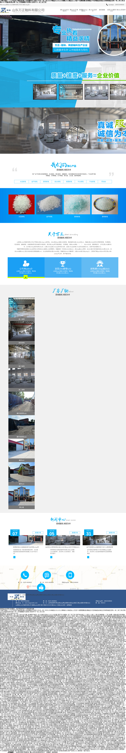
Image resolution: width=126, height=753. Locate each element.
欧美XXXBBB (37, 697)
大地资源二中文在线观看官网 (85, 705)
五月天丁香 (48, 728)
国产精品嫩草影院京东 (7, 628)
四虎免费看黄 (26, 688)
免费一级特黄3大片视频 (113, 674)
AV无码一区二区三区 (94, 631)
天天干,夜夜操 (100, 748)
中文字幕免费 (104, 700)
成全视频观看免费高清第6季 (93, 734)
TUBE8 (2, 644)
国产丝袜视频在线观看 (76, 706)
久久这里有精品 (112, 705)
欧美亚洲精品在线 (72, 620)
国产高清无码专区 (89, 681)
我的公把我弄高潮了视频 (26, 640)
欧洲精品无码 (25, 746)
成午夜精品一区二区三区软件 (82, 722)
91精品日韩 (121, 724)
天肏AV (13, 632)
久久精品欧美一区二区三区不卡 (12, 743)
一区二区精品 (100, 681)
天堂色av (72, 724)
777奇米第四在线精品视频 (69, 634)
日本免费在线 (6, 699)
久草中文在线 (11, 650)
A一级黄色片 (94, 696)
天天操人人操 (12, 674)
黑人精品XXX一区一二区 (44, 628)
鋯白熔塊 (58, 181)
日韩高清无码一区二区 (57, 731)
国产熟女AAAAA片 (51, 651)
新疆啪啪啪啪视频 (17, 680)
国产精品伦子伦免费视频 (97, 654)
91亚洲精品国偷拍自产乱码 (72, 682)
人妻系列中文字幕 (67, 643)
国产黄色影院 (50, 749)
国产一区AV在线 (95, 656)
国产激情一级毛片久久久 (112, 699)
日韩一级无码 (80, 697)
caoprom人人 (107, 719)
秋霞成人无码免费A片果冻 (19, 619)
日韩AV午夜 (91, 748)
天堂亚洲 (63, 625)
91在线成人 (77, 643)
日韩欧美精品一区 (62, 677)
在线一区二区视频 (6, 725)
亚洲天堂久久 (58, 705)
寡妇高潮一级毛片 (11, 640)
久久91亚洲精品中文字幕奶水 (25, 663)
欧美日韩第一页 (72, 743)
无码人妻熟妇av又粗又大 (93, 742)
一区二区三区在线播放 (93, 659)
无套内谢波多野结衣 (111, 749)
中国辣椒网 (16, 656)
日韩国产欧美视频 (8, 751)
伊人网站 (50, 659)
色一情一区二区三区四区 (84, 660)
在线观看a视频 (81, 684)
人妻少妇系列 (28, 699)
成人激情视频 (94, 637)
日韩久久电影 (67, 693)
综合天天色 (30, 696)
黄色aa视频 (7, 717)
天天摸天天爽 (8, 731)
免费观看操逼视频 (43, 751)
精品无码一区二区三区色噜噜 (68, 699)
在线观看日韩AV (53, 711)
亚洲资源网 (52, 714)
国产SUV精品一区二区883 (52, 702)
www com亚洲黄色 (21, 728)
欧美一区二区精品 (107, 628)
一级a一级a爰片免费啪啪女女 (35, 749)
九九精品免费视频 (62, 730)
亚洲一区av (110, 669)
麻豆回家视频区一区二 (55, 693)
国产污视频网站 (61, 719)
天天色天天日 (76, 693)
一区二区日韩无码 (63, 706)
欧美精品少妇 (87, 709)
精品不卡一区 (70, 700)
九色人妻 (84, 677)
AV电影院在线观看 (106, 702)
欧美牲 (117, 682)
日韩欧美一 (44, 643)
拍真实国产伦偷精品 (14, 638)
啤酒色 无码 (116, 620)
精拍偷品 (79, 746)
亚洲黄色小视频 (104, 717)
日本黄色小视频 (9, 728)
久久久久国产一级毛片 (27, 635)
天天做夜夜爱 (76, 717)
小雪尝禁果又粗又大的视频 (93, 733)
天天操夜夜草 (76, 663)
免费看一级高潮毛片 (19, 668)
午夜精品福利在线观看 (111, 677)
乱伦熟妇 (37, 654)
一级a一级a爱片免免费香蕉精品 (70, 711)
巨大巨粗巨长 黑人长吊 (85, 620)
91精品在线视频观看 (52, 675)
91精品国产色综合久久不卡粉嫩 (81, 650)
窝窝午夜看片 (30, 748)
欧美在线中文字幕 (94, 634)
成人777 (64, 631)
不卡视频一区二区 (109, 662)
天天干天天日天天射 (81, 668)
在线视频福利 (77, 737)
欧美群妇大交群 (96, 739)
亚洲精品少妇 (100, 693)
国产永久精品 (98, 677)
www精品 (55, 699)
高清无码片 (79, 675)
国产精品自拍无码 (66, 737)
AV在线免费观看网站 (88, 665)
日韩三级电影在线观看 (63, 663)
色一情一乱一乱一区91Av (43, 657)
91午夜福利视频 (25, 714)
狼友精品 (74, 696)
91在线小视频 (96, 632)
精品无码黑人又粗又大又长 (25, 647)
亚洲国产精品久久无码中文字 (13, 643)
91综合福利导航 (40, 696)
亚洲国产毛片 (35, 638)
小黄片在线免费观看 (110, 724)
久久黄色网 (27, 693)
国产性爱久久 (58, 740)
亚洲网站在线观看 (49, 677)
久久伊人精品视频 (85, 632)
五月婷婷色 (43, 693)
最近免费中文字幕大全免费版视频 (15, 691)
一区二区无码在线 (96, 623)
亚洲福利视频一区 (59, 641)
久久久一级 (52, 620)
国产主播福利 (40, 635)
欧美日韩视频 (95, 702)
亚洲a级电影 (86, 640)
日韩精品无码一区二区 (80, 651)
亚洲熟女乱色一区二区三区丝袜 (112, 718)
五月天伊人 (60, 697)
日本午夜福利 (12, 690)
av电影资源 (8, 668)
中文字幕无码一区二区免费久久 (18, 702)
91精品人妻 (85, 637)
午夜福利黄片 (14, 708)
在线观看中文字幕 (93, 694)
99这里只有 (11, 647)
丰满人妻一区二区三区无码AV (71, 637)
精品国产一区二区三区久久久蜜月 (81, 622)
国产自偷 (49, 696)
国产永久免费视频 (72, 742)
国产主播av (27, 665)
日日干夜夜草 (26, 638)
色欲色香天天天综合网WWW (63, 659)
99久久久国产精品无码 (63, 690)
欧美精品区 (81, 725)
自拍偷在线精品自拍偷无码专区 (115, 650)
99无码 (89, 678)
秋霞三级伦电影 (96, 714)
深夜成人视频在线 (53, 622)
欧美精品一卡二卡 (33, 634)
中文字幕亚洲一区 (8, 694)
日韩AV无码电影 (45, 654)
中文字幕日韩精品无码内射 (59, 748)
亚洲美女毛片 (101, 669)
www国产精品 (47, 681)
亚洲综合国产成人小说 (46, 671)
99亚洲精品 (103, 637)
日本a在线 (110, 678)
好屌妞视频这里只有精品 (80, 648)
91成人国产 (85, 671)
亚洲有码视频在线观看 (43, 631)
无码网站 (120, 625)
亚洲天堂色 (44, 614)
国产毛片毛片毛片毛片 (92, 700)
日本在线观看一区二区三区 (55, 734)
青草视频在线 (49, 733)
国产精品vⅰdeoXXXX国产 (117, 653)
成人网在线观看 (16, 745)
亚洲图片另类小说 (53, 625)
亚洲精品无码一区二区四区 (37, 724)
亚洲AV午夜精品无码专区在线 (21, 706)
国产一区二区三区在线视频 (114, 737)
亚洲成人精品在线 (119, 712)
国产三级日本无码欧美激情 (58, 751)
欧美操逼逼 (62, 725)
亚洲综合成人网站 (50, 703)
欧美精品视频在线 (96, 616)
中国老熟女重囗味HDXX (35, 728)
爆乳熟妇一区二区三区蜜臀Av (81, 638)
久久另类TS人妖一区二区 (58, 743)
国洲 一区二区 (55, 665)
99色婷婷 (48, 635)
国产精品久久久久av (87, 643)
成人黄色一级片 (27, 700)
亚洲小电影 (103, 721)
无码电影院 (38, 681)
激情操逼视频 (22, 705)
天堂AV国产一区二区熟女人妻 (104, 725)
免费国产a (83, 748)
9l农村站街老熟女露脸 (85, 699)
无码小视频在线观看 (89, 746)
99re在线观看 (79, 740)
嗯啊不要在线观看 (35, 619)
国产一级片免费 (117, 709)
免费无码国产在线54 (74, 665)
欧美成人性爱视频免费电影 (103, 708)
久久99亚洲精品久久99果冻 (18, 730)
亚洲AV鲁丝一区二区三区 (63, 648)
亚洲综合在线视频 (17, 699)
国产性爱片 (19, 669)
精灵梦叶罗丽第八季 (26, 629)
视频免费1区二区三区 (106, 644)
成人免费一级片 (70, 678)
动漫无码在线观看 (109, 734)
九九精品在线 (97, 709)
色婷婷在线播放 (76, 708)
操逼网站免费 (41, 617)
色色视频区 (109, 666)
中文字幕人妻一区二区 (59, 681)
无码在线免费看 (48, 660)
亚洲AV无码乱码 (68, 740)
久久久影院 (55, 715)
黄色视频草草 (67, 717)
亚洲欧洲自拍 (36, 669)
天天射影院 (38, 640)
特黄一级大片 (109, 728)
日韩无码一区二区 (69, 653)
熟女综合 (67, 739)
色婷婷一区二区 (107, 742)
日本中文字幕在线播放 (89, 669)
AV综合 (81, 742)
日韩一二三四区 (97, 638)
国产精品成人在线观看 (32, 616)
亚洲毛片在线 (15, 717)
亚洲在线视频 (114, 688)
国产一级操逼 (101, 672)
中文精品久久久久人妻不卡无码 (99, 668)
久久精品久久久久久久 (82, 714)
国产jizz (103, 711)
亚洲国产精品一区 (34, 614)
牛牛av (69, 616)
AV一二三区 (35, 688)
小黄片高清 (14, 672)
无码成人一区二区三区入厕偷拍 (111, 659)
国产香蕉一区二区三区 (14, 688)
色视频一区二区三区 (46, 680)
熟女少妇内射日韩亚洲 (48, 638)
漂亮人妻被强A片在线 (27, 657)
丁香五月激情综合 (48, 623)
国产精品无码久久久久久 (60, 635)
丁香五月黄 (92, 715)
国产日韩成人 (15, 687)
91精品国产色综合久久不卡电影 (93, 749)
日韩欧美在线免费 (17, 693)
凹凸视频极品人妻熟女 (49, 668)
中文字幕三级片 (65, 650)
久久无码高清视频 (109, 638)
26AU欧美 (24, 656)
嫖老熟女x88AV (69, 668)
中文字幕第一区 (43, 648)
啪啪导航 (3, 614)
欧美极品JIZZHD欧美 (82, 653)
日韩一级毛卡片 (27, 697)
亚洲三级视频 (65, 709)
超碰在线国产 (43, 706)
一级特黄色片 (30, 660)
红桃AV (51, 648)
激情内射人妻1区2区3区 (115, 731)
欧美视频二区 (12, 719)
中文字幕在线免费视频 (53, 721)
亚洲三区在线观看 (40, 734)
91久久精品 (16, 714)
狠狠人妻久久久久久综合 (102, 703)
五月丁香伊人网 (24, 625)
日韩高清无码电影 (58, 718)
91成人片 (50, 740)
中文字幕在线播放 (88, 708)
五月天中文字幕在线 (95, 719)
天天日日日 (23, 687)
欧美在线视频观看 (69, 705)
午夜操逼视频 (99, 727)
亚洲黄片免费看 (57, 654)
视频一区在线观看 (20, 748)
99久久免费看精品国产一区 (45, 626)
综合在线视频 (79, 733)
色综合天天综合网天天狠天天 (111, 739)
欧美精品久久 (6, 696)
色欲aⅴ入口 (11, 669)
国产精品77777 (81, 678)
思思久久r (7, 687)
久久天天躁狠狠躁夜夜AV (76, 736)
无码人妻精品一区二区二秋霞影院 (111, 640)
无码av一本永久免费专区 (97, 648)
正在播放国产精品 (34, 656)
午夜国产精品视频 (17, 665)
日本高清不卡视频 (114, 685)
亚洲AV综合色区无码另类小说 (116, 635)
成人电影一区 (94, 640)
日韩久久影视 (51, 730)
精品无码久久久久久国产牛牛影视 (13, 742)
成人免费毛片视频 (49, 678)
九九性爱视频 (46, 669)
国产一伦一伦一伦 (23, 737)
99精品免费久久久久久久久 (86, 626)
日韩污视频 (69, 641)
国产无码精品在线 (60, 623)
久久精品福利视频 (94, 651)
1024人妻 (20, 712)
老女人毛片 (6, 685)
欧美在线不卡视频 (30, 617)
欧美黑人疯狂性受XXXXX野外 (25, 628)
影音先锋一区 (19, 736)
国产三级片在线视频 (19, 637)
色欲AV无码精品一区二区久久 (90, 657)
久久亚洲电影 (42, 625)
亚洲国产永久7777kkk (114, 696)
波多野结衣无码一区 (116, 700)
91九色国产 (92, 693)
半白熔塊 (81, 181)
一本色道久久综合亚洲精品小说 (81, 619)
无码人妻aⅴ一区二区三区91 (113, 619)
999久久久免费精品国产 (18, 634)
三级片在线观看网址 (73, 625)
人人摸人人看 (19, 671)
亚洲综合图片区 (64, 622)
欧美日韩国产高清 (87, 635)
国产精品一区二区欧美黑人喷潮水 (23, 641)
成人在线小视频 (51, 724)
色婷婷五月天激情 (112, 748)
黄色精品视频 (70, 662)
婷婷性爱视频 (60, 678)
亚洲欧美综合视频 (44, 685)
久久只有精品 (41, 721)
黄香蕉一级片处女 (84, 751)
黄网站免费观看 (112, 637)
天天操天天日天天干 (37, 717)
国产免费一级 (111, 626)
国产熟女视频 (82, 634)
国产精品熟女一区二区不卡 (97, 745)
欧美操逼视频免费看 (19, 749)
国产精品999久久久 (53, 650)
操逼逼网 (88, 712)
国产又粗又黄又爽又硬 (40, 711)
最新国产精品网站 (42, 663)
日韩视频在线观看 (45, 637)
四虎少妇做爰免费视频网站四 (27, 622)
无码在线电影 (98, 662)
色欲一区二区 (15, 715)
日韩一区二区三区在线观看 (70, 721)
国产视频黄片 (120, 626)
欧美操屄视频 (21, 632)
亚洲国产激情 (91, 691)
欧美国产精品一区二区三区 (9, 651)
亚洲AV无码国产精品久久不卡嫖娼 (53, 700)
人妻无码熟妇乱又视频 (33, 623)
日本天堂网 (111, 682)
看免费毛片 (112, 657)
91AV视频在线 (42, 740)
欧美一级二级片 (23, 703)
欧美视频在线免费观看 (55, 712)
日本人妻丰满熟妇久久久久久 (16, 646)
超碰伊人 (13, 711)
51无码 (19, 711)
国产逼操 (13, 685)
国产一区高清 (6, 680)
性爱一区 (105, 653)
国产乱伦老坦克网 (103, 687)
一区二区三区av (5, 715)
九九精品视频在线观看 (34, 668)
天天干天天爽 (57, 682)
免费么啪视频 (48, 682)
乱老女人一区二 (71, 731)
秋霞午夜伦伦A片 (27, 734)
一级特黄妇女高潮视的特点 (34, 682)
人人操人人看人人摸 (65, 651)
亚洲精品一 (27, 669)
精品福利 (57, 666)
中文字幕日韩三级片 (112, 629)
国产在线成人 (102, 682)
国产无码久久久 (44, 743)
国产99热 (110, 671)
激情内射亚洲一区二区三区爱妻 (94, 629)
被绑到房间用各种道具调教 (28, 740)
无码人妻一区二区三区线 (30, 745)
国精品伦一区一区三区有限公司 (90, 625)
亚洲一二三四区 (98, 699)
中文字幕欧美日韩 (77, 709)
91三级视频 (32, 703)
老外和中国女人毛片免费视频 (80, 739)
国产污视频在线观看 (61, 674)
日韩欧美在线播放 (29, 733)
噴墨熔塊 (69, 181)
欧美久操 (49, 745)
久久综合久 (121, 622)
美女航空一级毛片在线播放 (103, 620)
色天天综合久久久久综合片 (55, 629)
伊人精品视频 (90, 697)
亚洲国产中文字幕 (67, 722)
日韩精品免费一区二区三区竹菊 (103, 722)
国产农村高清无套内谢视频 (84, 662)
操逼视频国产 (68, 718)
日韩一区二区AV (13, 662)
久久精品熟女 (14, 625)
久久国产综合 (41, 675)
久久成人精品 (51, 653)
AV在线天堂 (102, 678)
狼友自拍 (95, 678)
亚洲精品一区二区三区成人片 (64, 733)
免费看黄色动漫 (27, 711)
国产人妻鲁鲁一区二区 (36, 666)
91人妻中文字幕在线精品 (58, 688)
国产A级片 (40, 703)
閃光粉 (103, 181)
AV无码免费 (38, 699)
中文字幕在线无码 (32, 632)
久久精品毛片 (79, 700)
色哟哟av (72, 674)
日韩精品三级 (83, 728)
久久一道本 (22, 659)
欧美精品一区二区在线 (14, 620)
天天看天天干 (60, 620)
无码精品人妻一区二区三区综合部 (30, 708)
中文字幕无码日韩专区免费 (65, 703)
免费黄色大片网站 (83, 696)
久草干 (110, 712)
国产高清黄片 (118, 722)
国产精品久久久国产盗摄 (31, 643)
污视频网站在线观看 (108, 714)
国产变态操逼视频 (60, 616)
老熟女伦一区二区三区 (19, 696)
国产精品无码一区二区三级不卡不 (95, 743)
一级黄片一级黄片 (48, 708)
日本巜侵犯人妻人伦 (98, 737)
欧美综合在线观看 (33, 637)
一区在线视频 (79, 703)
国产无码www (72, 751)
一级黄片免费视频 (54, 643)
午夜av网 (104, 660)
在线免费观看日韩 (98, 619)
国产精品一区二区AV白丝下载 (91, 628)
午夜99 (66, 672)
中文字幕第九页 (72, 725)
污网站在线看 (20, 660)
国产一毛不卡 (65, 619)
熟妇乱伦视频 (22, 724)
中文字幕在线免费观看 (96, 724)
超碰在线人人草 (91, 688)
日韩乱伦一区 (32, 730)
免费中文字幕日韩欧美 (38, 653)
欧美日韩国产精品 (79, 659)
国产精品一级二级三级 (104, 617)
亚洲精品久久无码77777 (11, 709)
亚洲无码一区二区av (62, 749)
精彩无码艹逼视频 (98, 646)
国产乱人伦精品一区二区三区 (16, 623)
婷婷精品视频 (18, 644)
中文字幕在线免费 (75, 635)
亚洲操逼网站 (55, 634)
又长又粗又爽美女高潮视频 (61, 696)
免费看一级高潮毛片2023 (69, 666)
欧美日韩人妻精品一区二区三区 (38, 725)
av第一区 (11, 718)
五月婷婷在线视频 (31, 718)
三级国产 (59, 653)
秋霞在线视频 (91, 617)
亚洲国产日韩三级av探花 (38, 650)
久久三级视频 (58, 628)
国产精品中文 (43, 736)
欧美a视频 (63, 665)
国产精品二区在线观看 (63, 638)
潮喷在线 (85, 693)
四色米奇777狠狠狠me (116, 634)
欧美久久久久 (70, 687)
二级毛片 (78, 640)
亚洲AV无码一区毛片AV (109, 632)
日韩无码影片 (11, 626)
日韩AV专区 (93, 682)
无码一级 (75, 616)
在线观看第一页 (16, 700)
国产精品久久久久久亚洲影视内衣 (96, 731)
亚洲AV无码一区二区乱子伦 (27, 719)
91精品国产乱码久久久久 (71, 654)
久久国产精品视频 (84, 616)
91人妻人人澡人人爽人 (67, 675)
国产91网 (8, 641)
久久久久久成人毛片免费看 (66, 714)
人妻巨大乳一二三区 (81, 745)
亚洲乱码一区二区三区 (113, 654)
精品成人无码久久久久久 (51, 646)
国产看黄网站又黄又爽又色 (36, 722)
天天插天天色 (56, 637)
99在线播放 (33, 625)
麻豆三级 (90, 644)
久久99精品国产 (25, 653)
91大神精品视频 (89, 740)
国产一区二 (3, 718)
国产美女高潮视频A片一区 (12, 678)
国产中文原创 (33, 702)
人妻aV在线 (9, 644)
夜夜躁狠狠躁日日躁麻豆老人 (104, 697)
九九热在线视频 (31, 684)
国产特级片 (93, 675)
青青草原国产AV (101, 705)
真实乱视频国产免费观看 (67, 715)
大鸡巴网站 (93, 671)
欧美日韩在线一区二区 (30, 743)
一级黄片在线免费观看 (62, 647)
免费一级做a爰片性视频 (117, 614)
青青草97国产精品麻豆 (56, 672)
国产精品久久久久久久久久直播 (80, 702)
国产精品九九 (31, 626)
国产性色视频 (24, 662)
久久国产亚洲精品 (63, 724)
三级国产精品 (46, 691)
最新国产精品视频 (36, 731)
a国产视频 (42, 745)
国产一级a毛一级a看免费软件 (107, 730)
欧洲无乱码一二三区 (10, 722)
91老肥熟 (3, 623)
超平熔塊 (34, 181)
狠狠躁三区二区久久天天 (111, 641)
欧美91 (41, 702)
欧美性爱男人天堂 (55, 746)
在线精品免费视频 (82, 715)
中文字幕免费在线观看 (17, 616)
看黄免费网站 (55, 691)
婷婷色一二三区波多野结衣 (39, 746)
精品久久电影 (84, 654)
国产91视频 (85, 718)
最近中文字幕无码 (12, 659)
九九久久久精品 (69, 745)
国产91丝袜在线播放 (28, 620)
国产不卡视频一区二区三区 (67, 614)
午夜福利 (99, 665)
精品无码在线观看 (6, 637)
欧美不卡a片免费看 (8, 671)
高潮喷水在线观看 (103, 688)
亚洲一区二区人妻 (116, 668)
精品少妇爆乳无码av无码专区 (51, 619)
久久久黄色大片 (101, 626)
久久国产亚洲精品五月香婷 (88, 641)
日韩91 (100, 641)
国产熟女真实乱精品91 (33, 691)
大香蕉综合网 (22, 690)
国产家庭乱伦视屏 (81, 644)
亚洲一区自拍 (49, 666)
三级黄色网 (110, 631)
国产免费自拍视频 (95, 718)
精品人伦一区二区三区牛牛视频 (25, 675)
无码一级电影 (56, 728)
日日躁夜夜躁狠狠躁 (47, 616)
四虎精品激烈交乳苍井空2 (56, 687)
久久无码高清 (19, 617)
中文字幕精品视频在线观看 (111, 647)
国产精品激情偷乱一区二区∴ (73, 629)
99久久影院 (38, 660)
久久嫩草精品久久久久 (36, 662)
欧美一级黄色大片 (69, 712)
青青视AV (3, 613)
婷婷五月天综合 (91, 684)
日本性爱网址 (8, 656)
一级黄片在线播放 (70, 684)
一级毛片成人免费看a (112, 746)
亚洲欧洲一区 (34, 644)
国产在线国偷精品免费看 (81, 656)
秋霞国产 (61, 668)
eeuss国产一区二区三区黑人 (105, 715)
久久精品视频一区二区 (24, 685)
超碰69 (66, 626)
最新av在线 (41, 651)
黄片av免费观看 (112, 672)
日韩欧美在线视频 (35, 737)
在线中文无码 (99, 740)
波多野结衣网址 (53, 694)
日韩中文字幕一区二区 (89, 672)
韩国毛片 (81, 743)
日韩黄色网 (73, 626)
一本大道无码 (59, 671)
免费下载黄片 (11, 682)
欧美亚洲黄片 (31, 721)
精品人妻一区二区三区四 (34, 646)
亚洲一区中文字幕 (100, 635)
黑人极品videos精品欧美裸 (105, 675)
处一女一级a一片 (74, 748)
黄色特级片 (10, 617)
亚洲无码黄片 (110, 693)
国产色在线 (80, 614)
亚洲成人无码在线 (17, 739)
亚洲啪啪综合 (22, 651)
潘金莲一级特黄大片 (117, 703)
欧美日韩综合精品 (15, 734)
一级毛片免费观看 (102, 690)
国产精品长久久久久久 (31, 736)
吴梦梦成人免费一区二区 (70, 728)
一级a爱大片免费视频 (32, 671)
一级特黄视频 (31, 705)
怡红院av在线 (86, 737)
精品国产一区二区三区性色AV (37, 659)
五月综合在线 (24, 648)
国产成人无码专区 (31, 742)
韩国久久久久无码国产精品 (106, 684)
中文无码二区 (9, 736)
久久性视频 (52, 663)
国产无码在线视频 (73, 632)
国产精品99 (35, 693)
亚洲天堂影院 (53, 725)
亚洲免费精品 (111, 745)
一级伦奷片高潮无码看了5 (39, 714)
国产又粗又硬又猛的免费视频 (9, 657)
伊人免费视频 (118, 671)
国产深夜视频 (50, 617)
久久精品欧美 (41, 730)
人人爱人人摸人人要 (90, 614)
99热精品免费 (26, 678)
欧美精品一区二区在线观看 (20, 666)
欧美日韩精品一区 (98, 650)
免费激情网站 (107, 623)
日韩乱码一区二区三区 (97, 674)
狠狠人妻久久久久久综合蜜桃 (27, 674)
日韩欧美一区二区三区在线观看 (112, 665)
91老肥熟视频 (32, 651)
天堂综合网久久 (65, 646)
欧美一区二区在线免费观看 (43, 641)
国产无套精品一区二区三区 (16, 727)
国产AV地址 (82, 666)
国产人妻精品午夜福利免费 (50, 737)
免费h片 (120, 632)
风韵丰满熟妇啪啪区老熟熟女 (112, 616)
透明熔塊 (46, 181)
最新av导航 (108, 727)
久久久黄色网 (59, 626)
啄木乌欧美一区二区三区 (64, 656)
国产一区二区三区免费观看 (38, 694)
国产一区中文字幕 (39, 629)
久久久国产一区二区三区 (16, 681)
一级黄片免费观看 (110, 740)
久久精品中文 (92, 730)
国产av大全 (77, 718)
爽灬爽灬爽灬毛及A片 (22, 694)
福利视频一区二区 (114, 690)
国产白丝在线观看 (106, 651)
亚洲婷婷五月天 (36, 672)
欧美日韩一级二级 (117, 681)
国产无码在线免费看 (22, 650)
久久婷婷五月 (69, 694)
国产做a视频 (19, 751)
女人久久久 (33, 648)
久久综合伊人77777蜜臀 (115, 660)
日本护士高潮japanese (108, 656)
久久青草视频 (89, 706)
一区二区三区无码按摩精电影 (89, 721)
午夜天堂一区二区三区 (31, 680)
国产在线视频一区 (37, 677)
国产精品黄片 (57, 680)
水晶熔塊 (23, 181)
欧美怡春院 (15, 629)
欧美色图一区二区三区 (32, 727)
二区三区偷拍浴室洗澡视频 (59, 727)
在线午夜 (45, 672)
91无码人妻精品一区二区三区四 (53, 739)
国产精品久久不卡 (112, 691)
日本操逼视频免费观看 (55, 684)
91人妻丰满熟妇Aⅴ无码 (70, 680)
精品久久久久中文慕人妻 (58, 632)
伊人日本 (53, 690)
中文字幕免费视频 (61, 640)
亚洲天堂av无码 (110, 646)
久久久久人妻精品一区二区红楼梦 (38, 690)
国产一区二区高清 (11, 712)
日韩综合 (78, 674)
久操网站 (35, 685)
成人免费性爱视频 (74, 677)
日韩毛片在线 (37, 700)
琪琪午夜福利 (79, 712)
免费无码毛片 (15, 746)
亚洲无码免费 (120, 656)
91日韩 (96, 644)
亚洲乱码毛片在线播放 (87, 727)
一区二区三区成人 (6, 714)
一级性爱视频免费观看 (109, 625)
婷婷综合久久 (20, 682)
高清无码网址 (79, 687)
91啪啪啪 (85, 730)
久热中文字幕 (103, 685)
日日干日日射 (93, 685)
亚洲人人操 (65, 702)
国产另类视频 (29, 681)
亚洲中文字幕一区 (75, 672)
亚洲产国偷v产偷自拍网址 (72, 671)
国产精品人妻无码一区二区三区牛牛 (14, 721)
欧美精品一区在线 (67, 691)
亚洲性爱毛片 (11, 663)
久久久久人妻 (89, 736)
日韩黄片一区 (46, 699)
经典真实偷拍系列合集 (18, 684)
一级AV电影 (104, 657)
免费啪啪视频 (41, 622)
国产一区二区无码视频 (100, 622)
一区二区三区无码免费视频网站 (54, 662)
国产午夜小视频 (58, 745)
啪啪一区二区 (50, 644)
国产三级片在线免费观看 (62, 708)
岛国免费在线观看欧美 (75, 681)
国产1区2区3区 (19, 718)
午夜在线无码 (117, 742)
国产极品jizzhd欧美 (75, 730)
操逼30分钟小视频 (9, 660)
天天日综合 (85, 674)
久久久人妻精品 (5, 745)
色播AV (86, 675)
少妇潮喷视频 (55, 669)
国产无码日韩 (6, 629)
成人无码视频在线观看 (48, 656)
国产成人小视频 (15, 648)
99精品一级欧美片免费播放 (53, 717)
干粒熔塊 (92, 181)
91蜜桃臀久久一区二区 (82, 623)
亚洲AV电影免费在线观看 (21, 731)
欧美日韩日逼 (42, 674)
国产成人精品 (4, 616)
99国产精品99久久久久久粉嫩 (56, 742)
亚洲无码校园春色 (42, 620)
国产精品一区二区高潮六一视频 (68, 657)
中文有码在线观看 (82, 724)
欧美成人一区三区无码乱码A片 (44, 647)
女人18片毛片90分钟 (30, 751)
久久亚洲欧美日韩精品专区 (80, 685)
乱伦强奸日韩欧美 (37, 678)
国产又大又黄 (41, 742)
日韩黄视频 (40, 705)
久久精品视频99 (54, 736)
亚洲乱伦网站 (69, 734)
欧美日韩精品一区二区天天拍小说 (75, 617)
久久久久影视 (52, 614)
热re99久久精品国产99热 (94, 647)
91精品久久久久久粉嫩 (7, 654)
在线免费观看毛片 (81, 694)
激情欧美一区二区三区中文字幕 (17, 614)
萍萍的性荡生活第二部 (27, 715)
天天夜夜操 (80, 731)
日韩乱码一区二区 (89, 690)
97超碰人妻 (35, 706)
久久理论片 (85, 682)
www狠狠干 (70, 623)
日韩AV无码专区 (77, 690)
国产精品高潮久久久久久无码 (76, 631)
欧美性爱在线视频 (25, 672)
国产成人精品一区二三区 (99, 712)
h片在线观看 (60, 617)
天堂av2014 (71, 640)
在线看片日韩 (35, 665)
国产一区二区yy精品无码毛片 (64, 644)
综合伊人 (57, 660)
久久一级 (33, 631)
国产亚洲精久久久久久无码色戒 (71, 669)
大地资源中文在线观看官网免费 (81, 646)
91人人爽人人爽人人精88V (71, 628)
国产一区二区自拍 (96, 653)
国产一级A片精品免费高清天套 (110, 694)
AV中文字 (90, 677)
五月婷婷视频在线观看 (68, 660)
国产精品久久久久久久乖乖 (115, 648)
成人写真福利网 (29, 712)
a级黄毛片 (46, 731)
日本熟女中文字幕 (113, 680)
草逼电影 (62, 694)
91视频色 (76, 641)
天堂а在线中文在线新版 (86, 680)
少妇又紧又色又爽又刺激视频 (76, 688)
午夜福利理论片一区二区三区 (60, 685)
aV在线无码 (103, 696)
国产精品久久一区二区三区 (24, 654)
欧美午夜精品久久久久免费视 (90, 663)
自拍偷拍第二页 (5, 705)
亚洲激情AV (104, 634)
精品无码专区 (106, 709)
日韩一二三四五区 (14, 635)
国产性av (55, 657)
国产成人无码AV (70, 697)
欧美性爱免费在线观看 (43, 715)
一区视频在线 (22, 722)
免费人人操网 (120, 714)
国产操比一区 (119, 663)
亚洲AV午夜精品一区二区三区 (19, 631)
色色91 (103, 631)
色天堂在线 (89, 725)
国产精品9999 (45, 665)
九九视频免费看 (42, 684)
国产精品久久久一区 (116, 687)
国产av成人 (51, 674)
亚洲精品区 (41, 718)
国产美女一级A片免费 (78, 647)
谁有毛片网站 (112, 622)
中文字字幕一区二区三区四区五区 (31, 709)
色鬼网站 (42, 644)
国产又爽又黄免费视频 (68, 746)
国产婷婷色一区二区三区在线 (112, 733)
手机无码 (26, 644)
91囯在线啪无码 (44, 632)
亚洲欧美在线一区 (12, 740)
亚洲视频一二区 (103, 614)
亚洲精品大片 (44, 688)
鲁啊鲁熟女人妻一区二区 (12, 653)
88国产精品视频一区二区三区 (33, 739)
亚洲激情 (48, 718)
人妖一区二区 (56, 631)
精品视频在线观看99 (80, 691)
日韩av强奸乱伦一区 (49, 697)
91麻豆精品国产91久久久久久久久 (113, 643)
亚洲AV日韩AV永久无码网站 (95, 666)
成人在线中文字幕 (41, 712)
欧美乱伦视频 (102, 671)
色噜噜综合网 (88, 703)
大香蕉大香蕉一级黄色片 (96, 728)
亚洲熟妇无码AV (45, 634)
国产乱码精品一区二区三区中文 (20, 677)
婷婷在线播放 (49, 705)
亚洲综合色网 (45, 727)
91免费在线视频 (21, 626)
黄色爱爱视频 (116, 617)
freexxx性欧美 (84, 719)
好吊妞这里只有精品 (107, 663)
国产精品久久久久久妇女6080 (37, 687)
